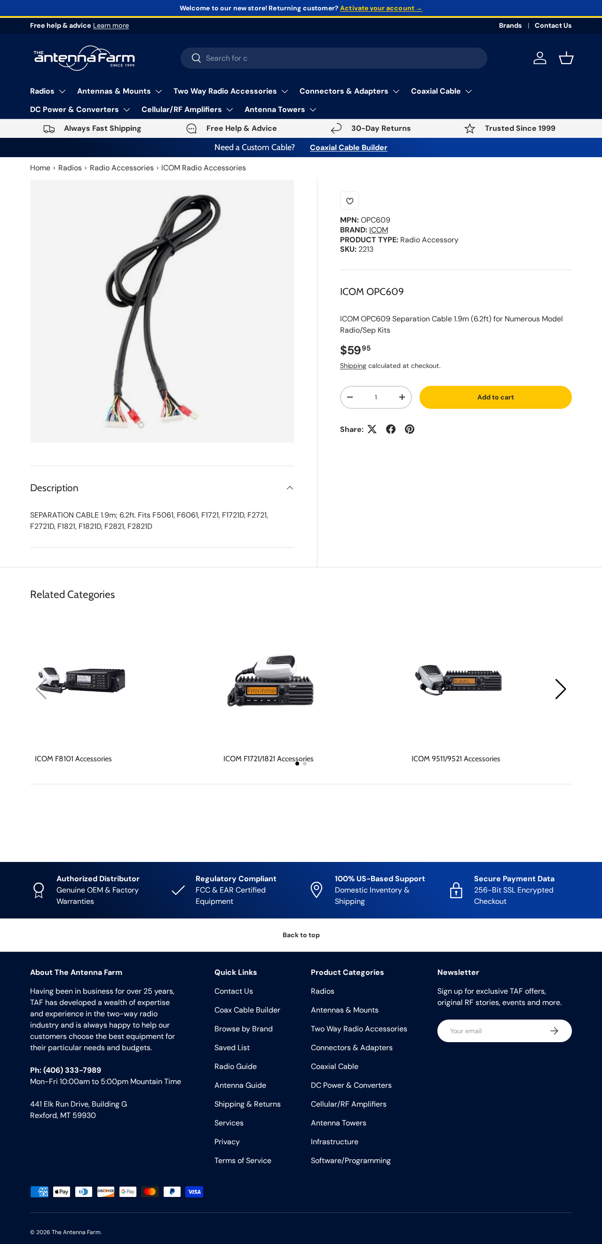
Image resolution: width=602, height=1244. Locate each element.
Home (40, 168)
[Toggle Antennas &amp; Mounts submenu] (158, 91)
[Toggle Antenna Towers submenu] (312, 109)
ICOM (378, 229)
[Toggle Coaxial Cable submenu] (468, 91)
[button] (560, 689)
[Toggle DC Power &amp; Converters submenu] (126, 109)
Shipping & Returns (247, 1104)
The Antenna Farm (76, 1232)
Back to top (301, 935)
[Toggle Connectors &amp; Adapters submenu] (396, 91)
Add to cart (495, 397)
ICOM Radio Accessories (203, 168)
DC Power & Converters (74, 109)
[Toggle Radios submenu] (62, 91)
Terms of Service (242, 1160)
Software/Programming (351, 1160)
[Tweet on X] (372, 429)
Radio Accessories (122, 168)
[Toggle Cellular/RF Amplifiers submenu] (229, 109)
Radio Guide (235, 1066)
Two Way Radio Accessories (225, 91)
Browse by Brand (243, 1029)
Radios (42, 91)
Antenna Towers (275, 109)
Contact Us (553, 25)
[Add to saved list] (349, 200)
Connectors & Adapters (344, 91)
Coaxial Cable (436, 91)
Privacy (227, 1142)
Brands (510, 25)
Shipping (353, 365)
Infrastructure (334, 1142)
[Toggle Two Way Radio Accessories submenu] (284, 91)
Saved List (232, 1048)
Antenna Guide (240, 1085)
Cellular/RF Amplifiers (182, 109)
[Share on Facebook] (390, 429)
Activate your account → (381, 8)
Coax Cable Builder (247, 1010)
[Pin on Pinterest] (409, 429)
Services (229, 1123)
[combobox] (334, 58)
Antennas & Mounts (114, 91)
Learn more (111, 25)
